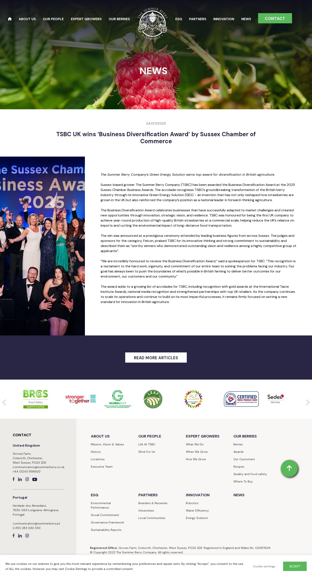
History (96, 452)
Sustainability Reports (106, 530)
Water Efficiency (197, 510)
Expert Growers (86, 19)
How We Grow (196, 459)
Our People (53, 19)
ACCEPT (295, 566)
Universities (146, 510)
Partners (197, 19)
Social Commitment (105, 515)
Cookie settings (264, 566)
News (246, 19)
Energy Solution (197, 518)
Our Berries (119, 19)
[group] (36, 399)
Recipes (238, 466)
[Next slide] (307, 402)
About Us (27, 19)
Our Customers (244, 459)
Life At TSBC (146, 444)
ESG (178, 19)
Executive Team (102, 466)
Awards (238, 452)
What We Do (195, 444)
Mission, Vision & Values (107, 444)
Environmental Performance (101, 505)
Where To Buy (243, 481)
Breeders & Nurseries (152, 503)
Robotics (192, 503)
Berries (238, 444)
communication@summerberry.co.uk (39, 467)
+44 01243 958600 (27, 471)
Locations (98, 459)
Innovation (223, 19)
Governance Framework (107, 522)
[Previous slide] (4, 402)
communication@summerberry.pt (36, 523)
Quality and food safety (250, 474)
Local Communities (151, 518)
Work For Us (146, 452)
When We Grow (197, 452)
